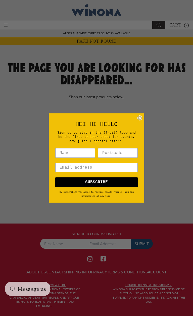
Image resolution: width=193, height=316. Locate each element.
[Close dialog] (139, 117)
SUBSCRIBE (96, 182)
